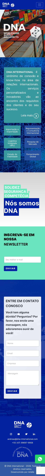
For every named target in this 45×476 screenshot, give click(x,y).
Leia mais (27, 115)
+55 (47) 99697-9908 (22, 442)
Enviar (10, 268)
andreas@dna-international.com (23, 439)
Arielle (31, 472)
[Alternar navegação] (39, 4)
